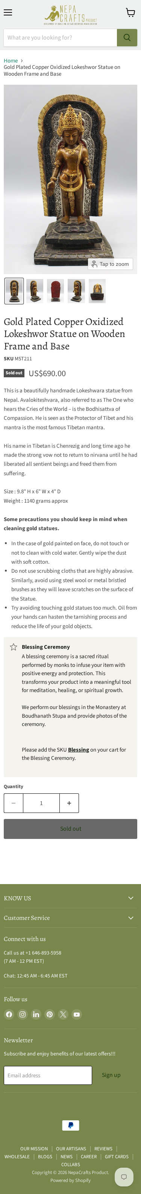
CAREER (89, 1156)
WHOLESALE (17, 1156)
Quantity (13, 787)
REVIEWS (103, 1148)
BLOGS (45, 1156)
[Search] (127, 37)
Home (11, 61)
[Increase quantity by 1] (69, 803)
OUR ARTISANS (71, 1148)
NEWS (67, 1156)
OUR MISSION (34, 1148)
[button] (14, 291)
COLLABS (70, 1164)
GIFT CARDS (117, 1156)
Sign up (111, 1075)
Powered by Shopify (70, 1180)
